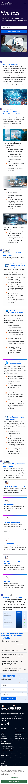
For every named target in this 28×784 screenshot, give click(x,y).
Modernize (4, 731)
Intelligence (4, 738)
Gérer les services (6, 752)
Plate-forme (18, 731)
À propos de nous (20, 733)
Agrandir (3, 737)
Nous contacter (19, 738)
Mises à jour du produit (5, 762)
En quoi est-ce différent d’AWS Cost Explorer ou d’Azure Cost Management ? (12, 663)
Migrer (3, 733)
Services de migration (7, 750)
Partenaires (18, 735)
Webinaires (4, 765)
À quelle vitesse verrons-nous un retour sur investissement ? (11, 649)
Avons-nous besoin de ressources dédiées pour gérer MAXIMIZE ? (11, 669)
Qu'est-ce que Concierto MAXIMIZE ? (12, 645)
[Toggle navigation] (25, 3)
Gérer (2, 735)
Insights (3, 758)
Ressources (18, 737)
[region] (14, 775)
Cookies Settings (14, 777)
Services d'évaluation (7, 746)
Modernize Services (6, 748)
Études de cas (5, 760)
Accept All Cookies (14, 781)
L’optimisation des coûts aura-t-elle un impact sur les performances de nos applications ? (13, 656)
